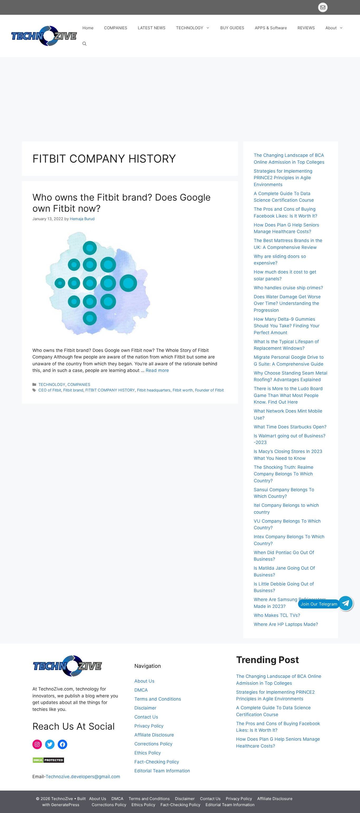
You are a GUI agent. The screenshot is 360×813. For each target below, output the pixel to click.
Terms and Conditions (157, 699)
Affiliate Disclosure (154, 735)
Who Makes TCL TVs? (277, 615)
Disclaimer (145, 708)
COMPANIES (115, 27)
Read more (157, 370)
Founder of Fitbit (209, 390)
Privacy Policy (148, 726)
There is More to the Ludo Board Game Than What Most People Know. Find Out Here (288, 395)
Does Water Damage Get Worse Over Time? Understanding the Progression (287, 303)
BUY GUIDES (232, 27)
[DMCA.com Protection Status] (48, 761)
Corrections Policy (153, 743)
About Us (144, 681)
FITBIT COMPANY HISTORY (110, 390)
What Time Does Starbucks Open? (290, 426)
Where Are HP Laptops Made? (286, 624)
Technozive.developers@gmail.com (83, 776)
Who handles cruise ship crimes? (288, 287)
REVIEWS (306, 27)
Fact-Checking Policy (156, 761)
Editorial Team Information (162, 770)
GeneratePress (65, 804)
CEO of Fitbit (49, 390)
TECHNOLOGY (189, 27)
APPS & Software (271, 27)
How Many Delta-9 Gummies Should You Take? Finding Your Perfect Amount (286, 325)
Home (88, 27)
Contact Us (146, 717)
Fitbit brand (73, 390)
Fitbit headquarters (154, 390)
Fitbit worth (183, 390)
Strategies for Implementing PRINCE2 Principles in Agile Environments (283, 177)
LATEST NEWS (152, 27)
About (331, 27)
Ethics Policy (147, 752)
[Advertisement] (180, 97)
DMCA (141, 690)
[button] (84, 44)
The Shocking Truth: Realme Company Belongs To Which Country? (283, 474)
